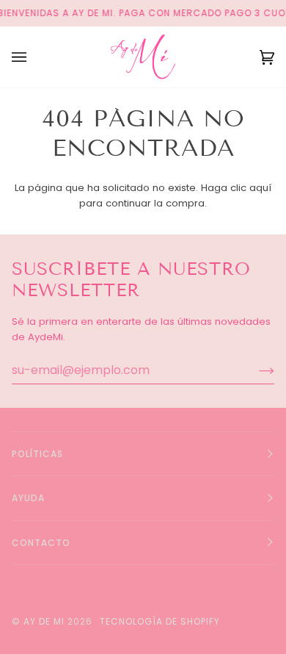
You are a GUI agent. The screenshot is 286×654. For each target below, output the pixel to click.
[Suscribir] (254, 370)
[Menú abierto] (34, 56)
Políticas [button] (37, 454)
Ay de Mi (44, 621)
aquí (260, 188)
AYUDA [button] (28, 498)
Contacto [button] (41, 542)
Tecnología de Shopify (160, 621)
